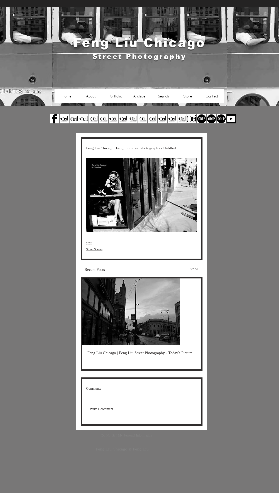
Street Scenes (94, 249)
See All (194, 269)
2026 (89, 243)
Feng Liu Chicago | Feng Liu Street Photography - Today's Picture (139, 353)
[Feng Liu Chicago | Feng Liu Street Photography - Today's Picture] (141, 311)
